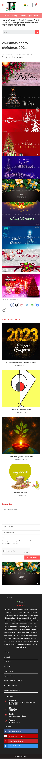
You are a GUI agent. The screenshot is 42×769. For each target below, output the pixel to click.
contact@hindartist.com (17, 716)
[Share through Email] (4, 310)
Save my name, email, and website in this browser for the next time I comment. (20, 542)
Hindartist (8, 55)
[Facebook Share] (12, 305)
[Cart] (35, 5)
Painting (14, 16)
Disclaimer (7, 666)
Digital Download (34, 16)
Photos (7, 57)
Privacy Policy (8, 671)
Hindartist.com (14, 722)
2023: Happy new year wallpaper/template (21, 362)
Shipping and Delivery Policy (13, 680)
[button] (2, 5)
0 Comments (18, 57)
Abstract (22, 16)
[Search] (37, 32)
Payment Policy (9, 676)
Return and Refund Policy (12, 690)
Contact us (7, 662)
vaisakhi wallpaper (21, 492)
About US (7, 657)
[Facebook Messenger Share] (37, 305)
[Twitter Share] (17, 305)
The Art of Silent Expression (21, 409)
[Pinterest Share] (22, 305)
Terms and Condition (10, 685)
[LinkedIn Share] (27, 305)
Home (6, 16)
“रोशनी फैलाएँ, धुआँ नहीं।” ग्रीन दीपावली (21, 456)
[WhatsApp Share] (32, 305)
